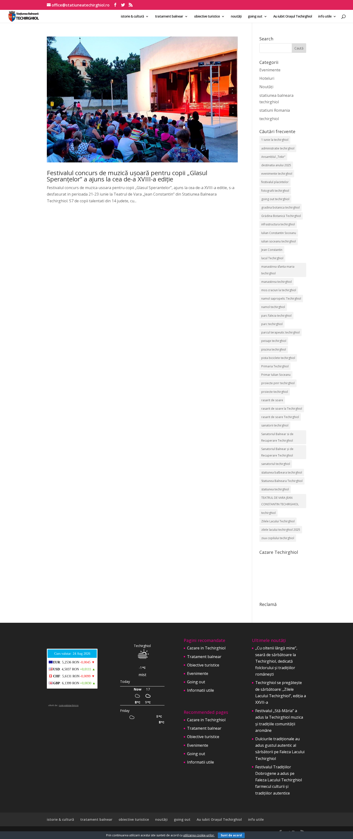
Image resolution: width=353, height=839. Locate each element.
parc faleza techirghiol (276, 316)
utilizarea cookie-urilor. (199, 835)
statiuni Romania (274, 110)
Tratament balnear (204, 656)
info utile (324, 17)
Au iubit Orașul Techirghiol (292, 17)
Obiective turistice (203, 665)
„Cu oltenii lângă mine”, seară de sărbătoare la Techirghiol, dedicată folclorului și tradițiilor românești (276, 661)
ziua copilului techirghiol (277, 538)
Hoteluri (266, 78)
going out (255, 17)
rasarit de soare (272, 400)
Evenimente (269, 70)
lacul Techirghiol (272, 258)
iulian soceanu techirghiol (278, 241)
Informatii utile (200, 690)
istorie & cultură (132, 17)
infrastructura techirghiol (278, 224)
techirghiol (269, 118)
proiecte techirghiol (274, 392)
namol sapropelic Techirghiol (281, 298)
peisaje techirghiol (273, 341)
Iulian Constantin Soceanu (278, 233)
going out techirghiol (275, 199)
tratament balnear (169, 17)
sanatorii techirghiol (274, 425)
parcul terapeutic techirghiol (280, 332)
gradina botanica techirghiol (280, 207)
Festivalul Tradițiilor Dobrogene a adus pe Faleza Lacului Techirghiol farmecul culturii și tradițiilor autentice (278, 780)
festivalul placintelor (275, 182)
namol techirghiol (273, 307)
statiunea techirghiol (275, 489)
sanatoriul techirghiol (275, 464)
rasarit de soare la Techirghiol (281, 409)
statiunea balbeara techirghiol (281, 472)
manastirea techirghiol (276, 282)
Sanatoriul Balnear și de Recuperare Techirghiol (277, 452)
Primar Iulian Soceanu (276, 375)
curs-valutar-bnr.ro (69, 705)
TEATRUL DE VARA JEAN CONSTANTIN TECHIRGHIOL (280, 501)
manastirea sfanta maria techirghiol (277, 270)
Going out (196, 682)
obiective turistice (207, 17)
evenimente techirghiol (276, 174)
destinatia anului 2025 (276, 165)
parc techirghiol (272, 324)
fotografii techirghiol (275, 191)
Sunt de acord (231, 835)
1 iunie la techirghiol (274, 140)
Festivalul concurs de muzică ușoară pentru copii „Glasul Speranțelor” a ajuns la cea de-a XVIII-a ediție (127, 175)
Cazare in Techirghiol (206, 648)
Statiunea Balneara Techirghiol (282, 481)
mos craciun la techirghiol (278, 290)
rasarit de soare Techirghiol (280, 417)
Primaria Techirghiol (275, 366)
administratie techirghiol (277, 148)
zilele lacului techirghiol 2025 (280, 530)
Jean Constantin (271, 250)
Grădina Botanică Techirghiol (281, 216)
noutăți (236, 17)
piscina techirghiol (273, 349)
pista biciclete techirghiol (278, 358)
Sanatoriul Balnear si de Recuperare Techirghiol (277, 437)
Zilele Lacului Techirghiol (278, 521)
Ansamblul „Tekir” (273, 157)
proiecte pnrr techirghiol (278, 383)
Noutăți (266, 86)
